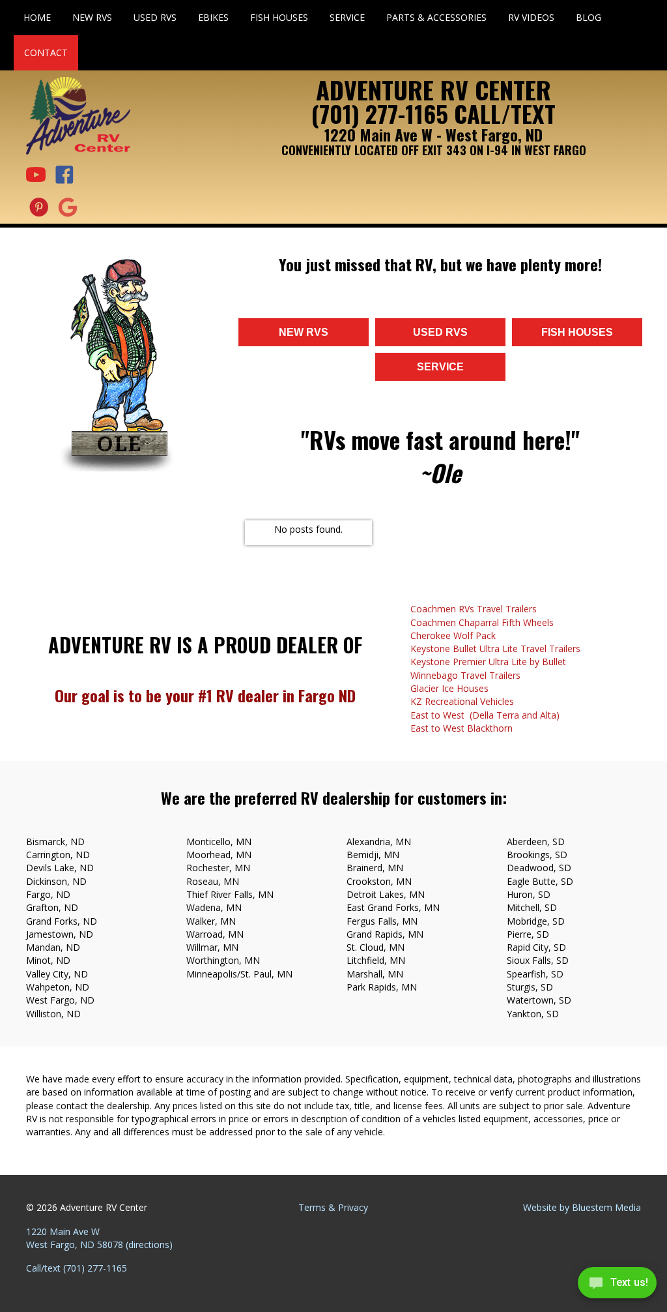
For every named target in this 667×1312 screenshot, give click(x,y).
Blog (588, 17)
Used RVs (155, 17)
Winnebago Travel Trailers (465, 675)
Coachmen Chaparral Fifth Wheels (482, 622)
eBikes (213, 17)
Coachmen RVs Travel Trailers (473, 609)
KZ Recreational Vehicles (462, 701)
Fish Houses (279, 17)
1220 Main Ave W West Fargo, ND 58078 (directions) (99, 1238)
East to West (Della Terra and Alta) (485, 715)
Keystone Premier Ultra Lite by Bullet (488, 661)
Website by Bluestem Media (582, 1207)
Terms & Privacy (333, 1207)
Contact (46, 52)
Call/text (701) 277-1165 (76, 1268)
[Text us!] (617, 1285)
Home (37, 17)
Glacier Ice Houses (449, 688)
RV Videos (531, 17)
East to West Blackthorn (461, 728)
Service (347, 17)
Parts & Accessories (436, 17)
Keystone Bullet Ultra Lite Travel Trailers (495, 648)
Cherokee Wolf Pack (453, 635)
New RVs (92, 17)
